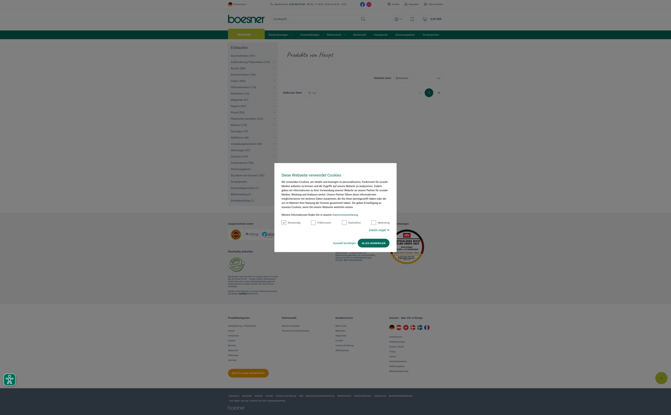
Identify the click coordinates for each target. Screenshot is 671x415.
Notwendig (294, 222)
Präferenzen (324, 222)
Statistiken (354, 222)
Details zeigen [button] (378, 230)
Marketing (383, 222)
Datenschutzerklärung (345, 214)
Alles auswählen (373, 243)
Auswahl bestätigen (344, 243)
